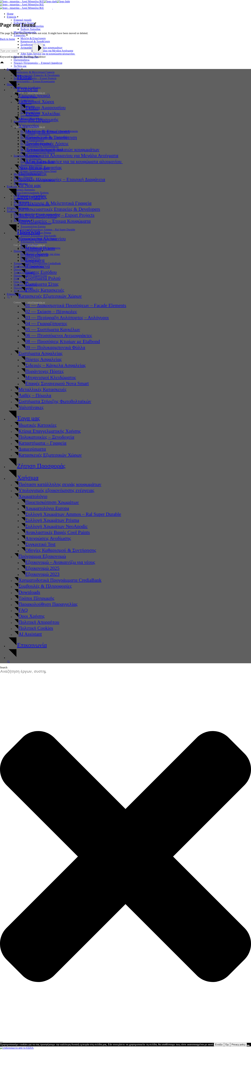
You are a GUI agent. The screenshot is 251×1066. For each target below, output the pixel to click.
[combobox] (25, 671)
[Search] (1, 1042)
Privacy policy (239, 1044)
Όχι (227, 1044)
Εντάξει (219, 1044)
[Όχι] (248, 1045)
